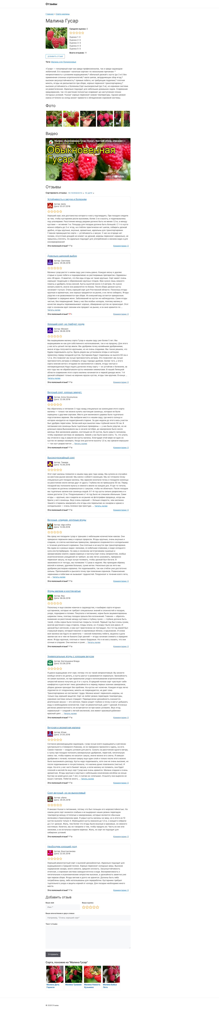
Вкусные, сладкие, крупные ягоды (66, 520)
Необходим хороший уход (62, 846)
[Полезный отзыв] (70, 246)
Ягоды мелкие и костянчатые (64, 591)
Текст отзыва (51, 924)
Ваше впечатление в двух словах (60, 913)
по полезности (75, 193)
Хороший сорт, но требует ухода (65, 324)
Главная (50, 14)
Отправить (53, 954)
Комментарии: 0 (121, 246)
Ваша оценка (87, 903)
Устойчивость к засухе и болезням (67, 199)
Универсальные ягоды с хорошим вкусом (70, 656)
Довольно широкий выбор (62, 256)
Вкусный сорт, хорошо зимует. (64, 392)
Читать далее (53, 310)
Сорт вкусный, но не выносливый (66, 792)
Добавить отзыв (55, 56)
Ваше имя (50, 903)
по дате (88, 193)
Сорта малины (63, 14)
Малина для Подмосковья (63, 62)
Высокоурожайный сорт (61, 457)
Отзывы (51, 4)
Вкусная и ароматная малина (63, 727)
